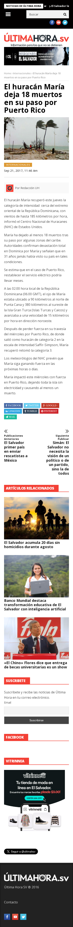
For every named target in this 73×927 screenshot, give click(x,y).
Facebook (14, 405)
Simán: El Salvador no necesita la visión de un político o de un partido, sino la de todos (57, 455)
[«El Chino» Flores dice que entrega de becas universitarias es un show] (36, 638)
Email (7, 702)
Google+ (52, 405)
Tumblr (32, 411)
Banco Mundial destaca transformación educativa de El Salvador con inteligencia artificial (35, 604)
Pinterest (50, 411)
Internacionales (22, 73)
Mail (12, 416)
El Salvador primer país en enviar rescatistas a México (16, 448)
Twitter (33, 405)
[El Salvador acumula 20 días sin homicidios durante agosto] (36, 518)
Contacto (11, 902)
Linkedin (14, 411)
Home (7, 73)
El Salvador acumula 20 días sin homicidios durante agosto (32, 544)
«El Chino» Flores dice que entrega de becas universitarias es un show (35, 664)
